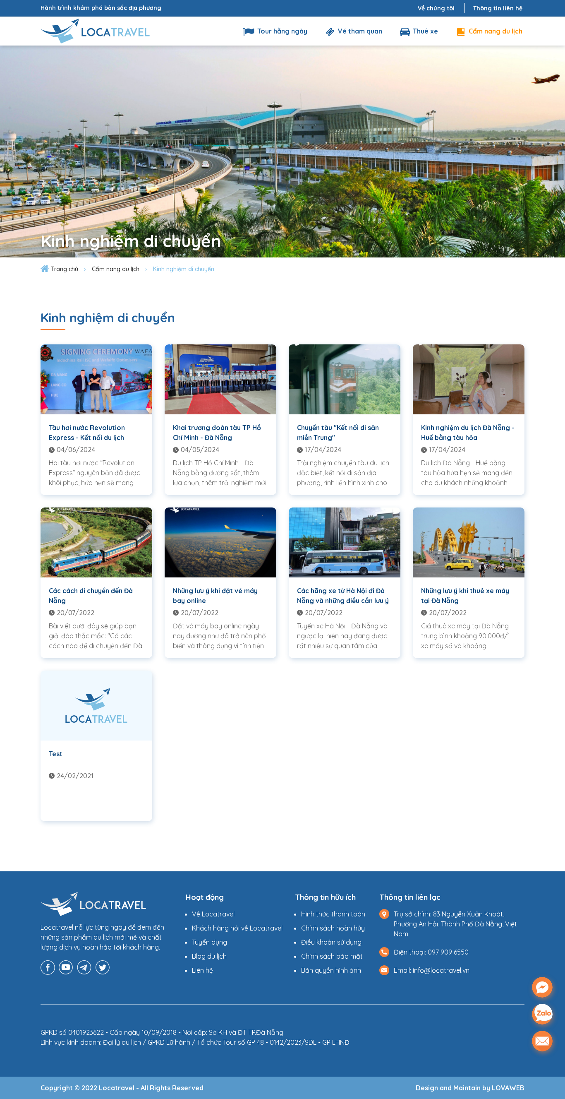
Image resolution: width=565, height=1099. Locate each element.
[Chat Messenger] (542, 987)
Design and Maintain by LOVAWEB (470, 1088)
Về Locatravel (213, 914)
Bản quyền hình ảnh (331, 970)
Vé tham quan (359, 31)
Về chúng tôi (436, 8)
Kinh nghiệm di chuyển (183, 269)
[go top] (542, 1067)
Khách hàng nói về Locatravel (237, 928)
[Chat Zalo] (542, 1014)
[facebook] (48, 966)
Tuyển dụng (209, 942)
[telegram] (84, 966)
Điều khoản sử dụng (331, 942)
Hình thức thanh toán (333, 914)
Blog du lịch (209, 956)
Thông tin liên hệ (497, 8)
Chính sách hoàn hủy (333, 928)
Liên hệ (202, 970)
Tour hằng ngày (281, 31)
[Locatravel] (95, 30)
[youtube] (66, 966)
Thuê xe (424, 31)
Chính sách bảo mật (332, 956)
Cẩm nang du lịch (494, 31)
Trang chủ (64, 269)
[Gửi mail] (542, 1041)
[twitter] (102, 966)
